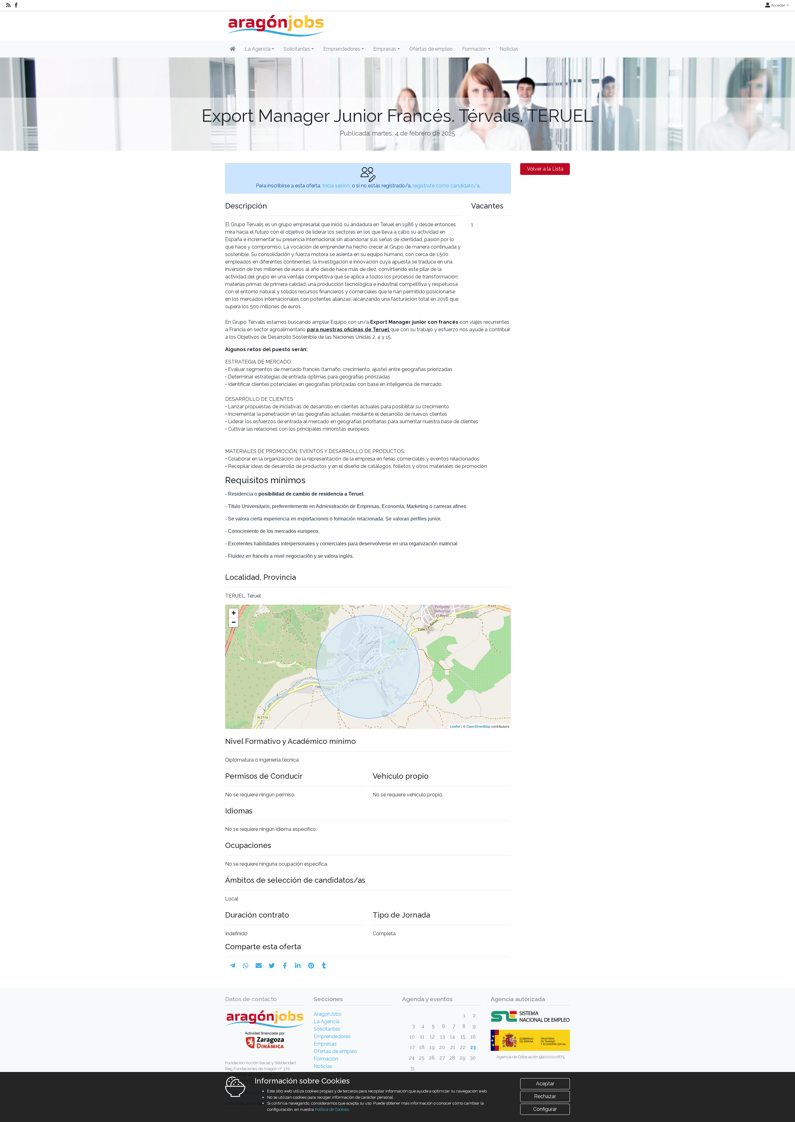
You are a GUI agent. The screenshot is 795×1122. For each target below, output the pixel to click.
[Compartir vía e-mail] (259, 965)
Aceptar (545, 1084)
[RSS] (8, 5)
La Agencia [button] (257, 49)
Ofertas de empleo (431, 49)
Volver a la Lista (545, 169)
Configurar (545, 1109)
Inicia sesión (336, 186)
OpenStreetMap (478, 726)
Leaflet (455, 726)
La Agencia (326, 1021)
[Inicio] (275, 23)
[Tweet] (272, 965)
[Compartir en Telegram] (232, 965)
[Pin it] (311, 965)
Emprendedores (332, 1036)
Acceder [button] (778, 5)
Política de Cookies (332, 1109)
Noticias (509, 49)
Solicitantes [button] (297, 49)
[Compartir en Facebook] (285, 965)
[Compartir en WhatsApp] (245, 965)
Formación (326, 1059)
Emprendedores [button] (341, 49)
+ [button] (234, 613)
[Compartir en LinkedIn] (298, 965)
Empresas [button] (384, 49)
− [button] (234, 622)
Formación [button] (474, 49)
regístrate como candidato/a (446, 186)
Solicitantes (327, 1029)
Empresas (325, 1044)
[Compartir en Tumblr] (324, 965)
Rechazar (545, 1096)
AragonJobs (327, 1014)
